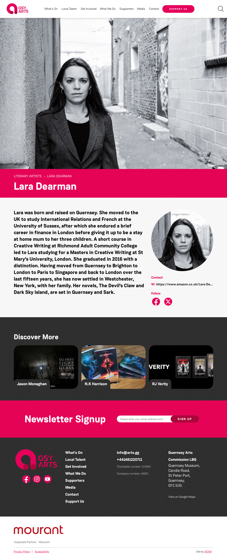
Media (70, 487)
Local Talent (75, 459)
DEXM (208, 551)
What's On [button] (50, 9)
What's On (74, 452)
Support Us (178, 8)
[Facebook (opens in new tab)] (25, 479)
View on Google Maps (181, 497)
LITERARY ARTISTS (28, 176)
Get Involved (89, 9)
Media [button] (141, 9)
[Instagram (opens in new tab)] (36, 479)
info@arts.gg (128, 452)
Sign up (185, 419)
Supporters (126, 9)
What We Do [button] (107, 9)
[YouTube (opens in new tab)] (47, 479)
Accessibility (42, 551)
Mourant (44, 542)
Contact (154, 9)
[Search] (221, 9)
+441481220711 (129, 459)
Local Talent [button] (69, 9)
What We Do (75, 473)
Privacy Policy (22, 551)
